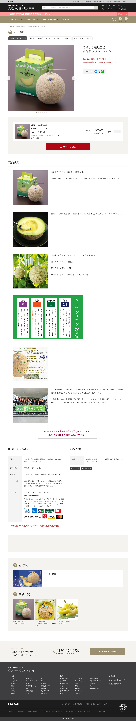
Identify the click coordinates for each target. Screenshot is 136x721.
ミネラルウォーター (32, 681)
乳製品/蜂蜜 (29, 691)
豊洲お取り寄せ (46, 686)
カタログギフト (46, 691)
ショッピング (77, 1)
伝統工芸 (77, 693)
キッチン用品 (64, 688)
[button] (36, 112)
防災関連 (92, 683)
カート (126, 21)
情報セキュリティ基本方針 (53, 711)
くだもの (14, 26)
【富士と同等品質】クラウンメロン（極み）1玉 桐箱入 (49, 38)
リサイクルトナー (95, 678)
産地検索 (43, 688)
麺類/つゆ (29, 678)
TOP (9, 26)
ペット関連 (78, 678)
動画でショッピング (66, 678)
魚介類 (13, 683)
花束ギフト (63, 681)
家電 (61, 686)
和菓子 (13, 693)
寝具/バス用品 (64, 691)
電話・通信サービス (99, 1)
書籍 (76, 686)
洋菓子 (13, 691)
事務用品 (77, 688)
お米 (12, 678)
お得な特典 (117, 1)
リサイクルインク (95, 681)
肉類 (12, 686)
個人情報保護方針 (34, 711)
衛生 (91, 686)
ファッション (79, 681)
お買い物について (115, 684)
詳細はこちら (37, 461)
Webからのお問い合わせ (107, 651)
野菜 (12, 688)
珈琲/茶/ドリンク (31, 686)
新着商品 (66, 19)
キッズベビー (79, 691)
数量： (110, 132)
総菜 (42, 681)
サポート (125, 1)
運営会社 (11, 711)
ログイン (120, 21)
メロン (20, 26)
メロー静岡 (18, 32)
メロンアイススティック (82, 38)
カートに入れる (70, 147)
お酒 (27, 683)
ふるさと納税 (87, 1)
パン (27, 693)
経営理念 (21, 711)
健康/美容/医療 (94, 688)
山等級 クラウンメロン (18, 38)
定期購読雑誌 (64, 683)
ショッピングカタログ (117, 680)
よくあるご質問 (100, 711)
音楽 (76, 683)
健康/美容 (44, 693)
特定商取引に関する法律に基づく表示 (78, 711)
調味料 (28, 688)
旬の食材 (43, 683)
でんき (109, 1)
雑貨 (61, 693)
